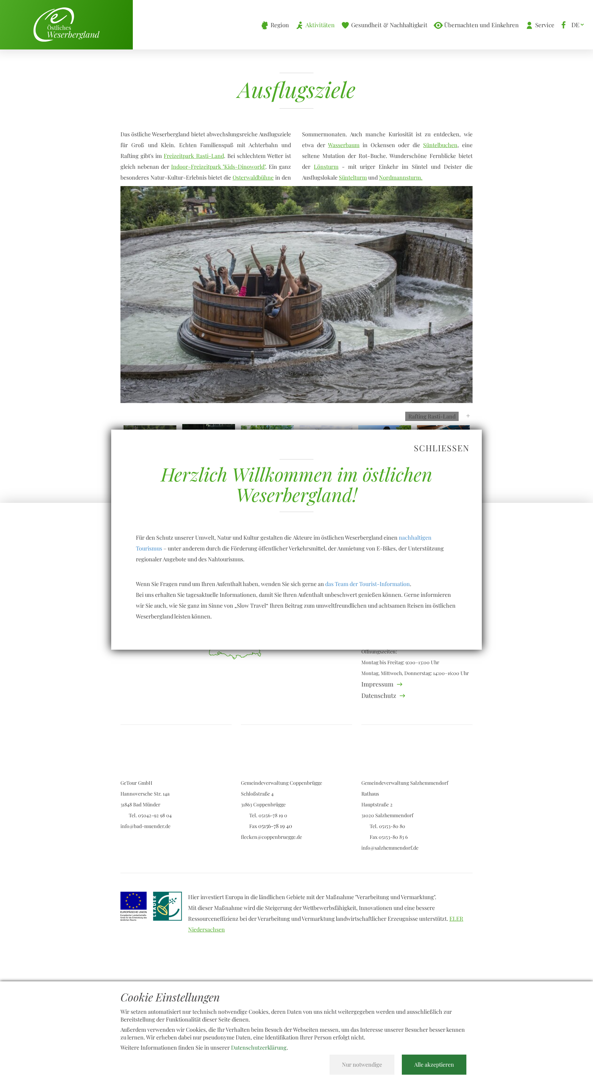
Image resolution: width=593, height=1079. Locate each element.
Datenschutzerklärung (259, 1047)
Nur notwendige (362, 1064)
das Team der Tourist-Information (367, 584)
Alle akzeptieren (434, 1064)
